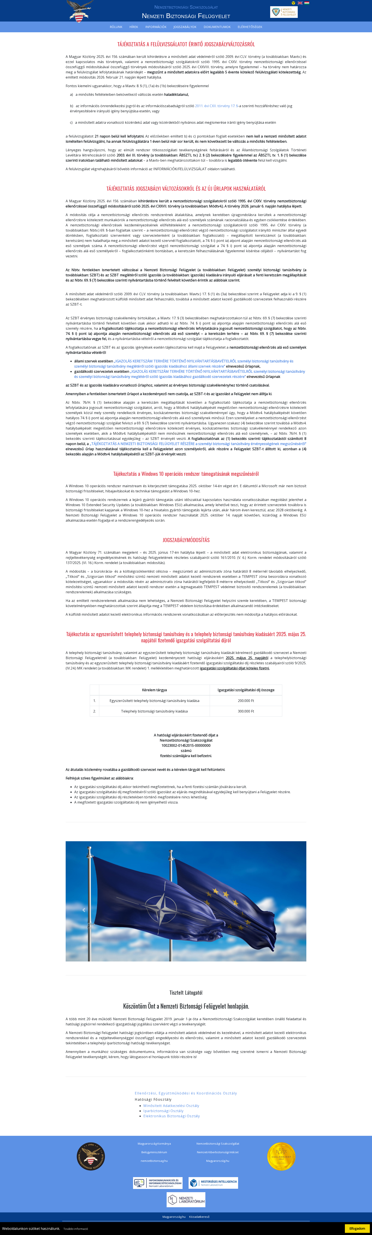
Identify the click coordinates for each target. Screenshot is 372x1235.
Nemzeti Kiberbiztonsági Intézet (218, 1152)
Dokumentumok (217, 27)
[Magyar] (306, 2)
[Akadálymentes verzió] (293, 2)
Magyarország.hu (217, 1161)
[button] (84, 910)
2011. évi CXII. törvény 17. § (216, 106)
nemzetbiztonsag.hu (154, 1161)
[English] (300, 2)
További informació (76, 1229)
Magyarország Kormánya (154, 1143)
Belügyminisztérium (154, 1152)
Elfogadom (357, 1228)
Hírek (133, 27)
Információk (155, 27)
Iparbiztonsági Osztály (163, 1110)
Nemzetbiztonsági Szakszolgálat (218, 1143)
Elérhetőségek (250, 27)
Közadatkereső (199, 1217)
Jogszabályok (185, 27)
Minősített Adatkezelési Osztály (171, 1105)
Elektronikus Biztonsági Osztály (171, 1116)
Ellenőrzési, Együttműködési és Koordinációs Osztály (186, 1093)
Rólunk (116, 27)
